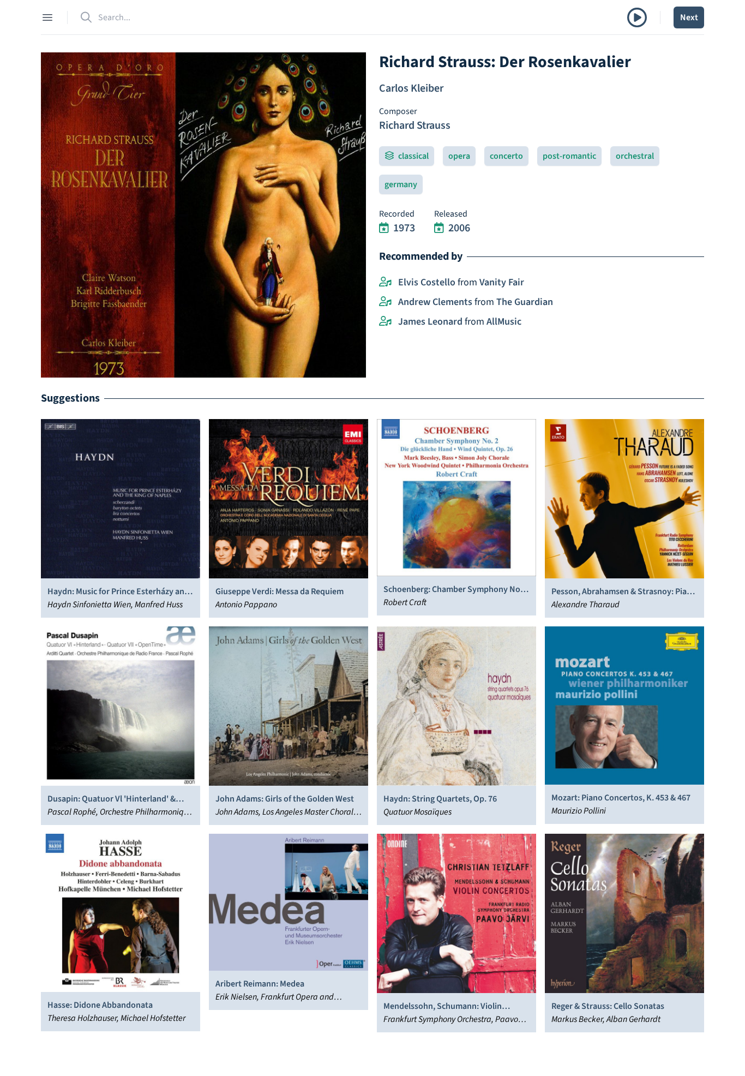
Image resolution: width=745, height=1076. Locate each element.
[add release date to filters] (439, 228)
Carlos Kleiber (411, 88)
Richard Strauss (414, 125)
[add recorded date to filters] (384, 228)
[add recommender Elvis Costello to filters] (385, 282)
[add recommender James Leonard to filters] (385, 322)
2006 (459, 228)
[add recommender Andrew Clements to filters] (385, 302)
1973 (404, 228)
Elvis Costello (426, 282)
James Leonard (430, 321)
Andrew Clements (435, 302)
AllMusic (503, 321)
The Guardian (524, 302)
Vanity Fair (501, 282)
